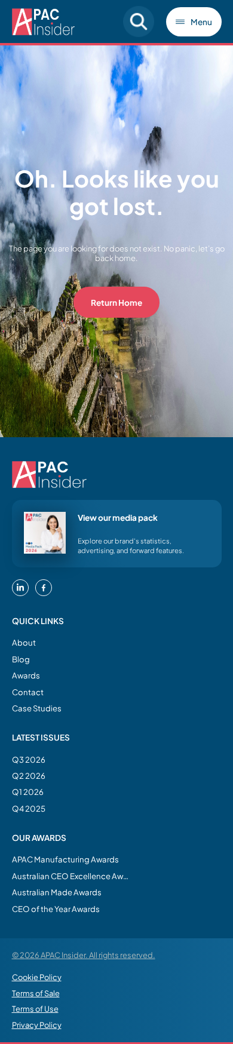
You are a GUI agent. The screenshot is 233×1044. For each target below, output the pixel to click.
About (24, 642)
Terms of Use (35, 1009)
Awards (26, 675)
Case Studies (37, 708)
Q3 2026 (28, 759)
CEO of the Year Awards (56, 909)
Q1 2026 (28, 792)
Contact (28, 692)
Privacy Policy (37, 1025)
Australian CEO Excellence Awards (71, 876)
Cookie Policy (37, 977)
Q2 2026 (28, 775)
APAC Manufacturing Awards (65, 859)
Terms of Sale (36, 993)
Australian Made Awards (57, 892)
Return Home (116, 302)
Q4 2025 (28, 808)
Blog (21, 659)
